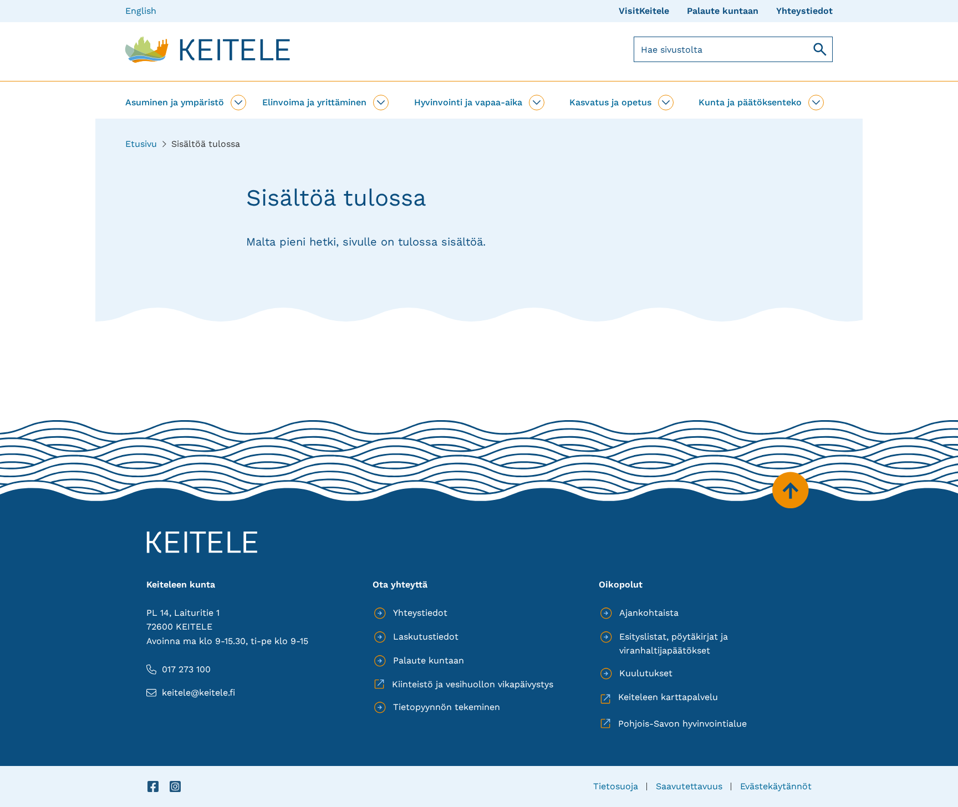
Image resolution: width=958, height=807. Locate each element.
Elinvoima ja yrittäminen (314, 102)
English (140, 11)
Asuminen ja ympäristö (174, 102)
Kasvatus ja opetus (610, 102)
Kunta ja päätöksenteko (750, 102)
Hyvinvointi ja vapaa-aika (468, 102)
